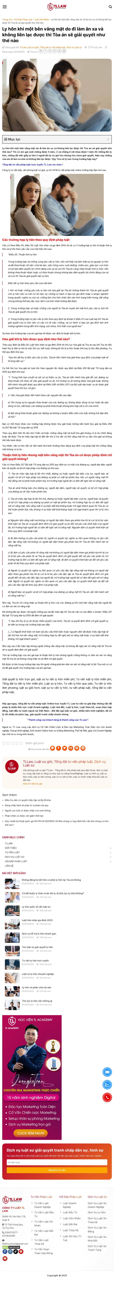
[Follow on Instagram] (10, 1251)
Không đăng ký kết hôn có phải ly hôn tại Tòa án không (51, 880)
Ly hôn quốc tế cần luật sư (36, 906)
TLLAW (9, 843)
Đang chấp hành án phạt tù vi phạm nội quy (26, 805)
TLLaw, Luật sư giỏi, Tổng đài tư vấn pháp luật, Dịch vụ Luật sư (51, 47)
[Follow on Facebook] (5, 1251)
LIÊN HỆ (9, 865)
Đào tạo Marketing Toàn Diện (79, 727)
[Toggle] (110, 848)
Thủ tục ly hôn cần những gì (37, 1001)
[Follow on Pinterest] (21, 1251)
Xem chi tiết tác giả (32, 783)
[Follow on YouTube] (5, 1258)
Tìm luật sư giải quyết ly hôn (37, 947)
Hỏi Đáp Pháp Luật (23, 19)
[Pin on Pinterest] (59, 51)
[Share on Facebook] (45, 51)
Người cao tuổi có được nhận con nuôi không (27, 810)
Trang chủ (7, 19)
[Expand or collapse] (108, 139)
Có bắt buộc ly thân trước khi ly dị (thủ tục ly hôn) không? (53, 893)
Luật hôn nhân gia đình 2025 (37, 920)
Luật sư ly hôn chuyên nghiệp (38, 974)
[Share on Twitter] (50, 51)
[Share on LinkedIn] (64, 51)
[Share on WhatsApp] (40, 51)
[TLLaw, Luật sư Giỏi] (57, 7)
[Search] (110, 6)
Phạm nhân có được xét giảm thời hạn (24, 815)
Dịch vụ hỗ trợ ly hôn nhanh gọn (39, 933)
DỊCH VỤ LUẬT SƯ (14, 856)
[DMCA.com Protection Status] (11, 1247)
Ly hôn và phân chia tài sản (36, 987)
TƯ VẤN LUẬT (12, 852)
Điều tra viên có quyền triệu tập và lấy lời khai (28, 800)
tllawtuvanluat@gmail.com (15, 1243)
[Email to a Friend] (55, 51)
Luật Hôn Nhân (42, 19)
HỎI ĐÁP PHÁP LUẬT (16, 861)
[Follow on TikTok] (15, 1251)
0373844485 (8, 1235)
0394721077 (11, 1232)
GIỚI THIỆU (11, 847)
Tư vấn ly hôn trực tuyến (35, 960)
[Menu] (4, 6)
